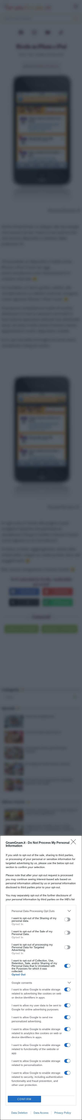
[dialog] (41, 977)
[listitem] (41, 911)
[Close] (74, 843)
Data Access (41, 1112)
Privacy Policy (62, 1112)
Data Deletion (19, 1112)
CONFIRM (24, 1099)
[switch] (67, 919)
